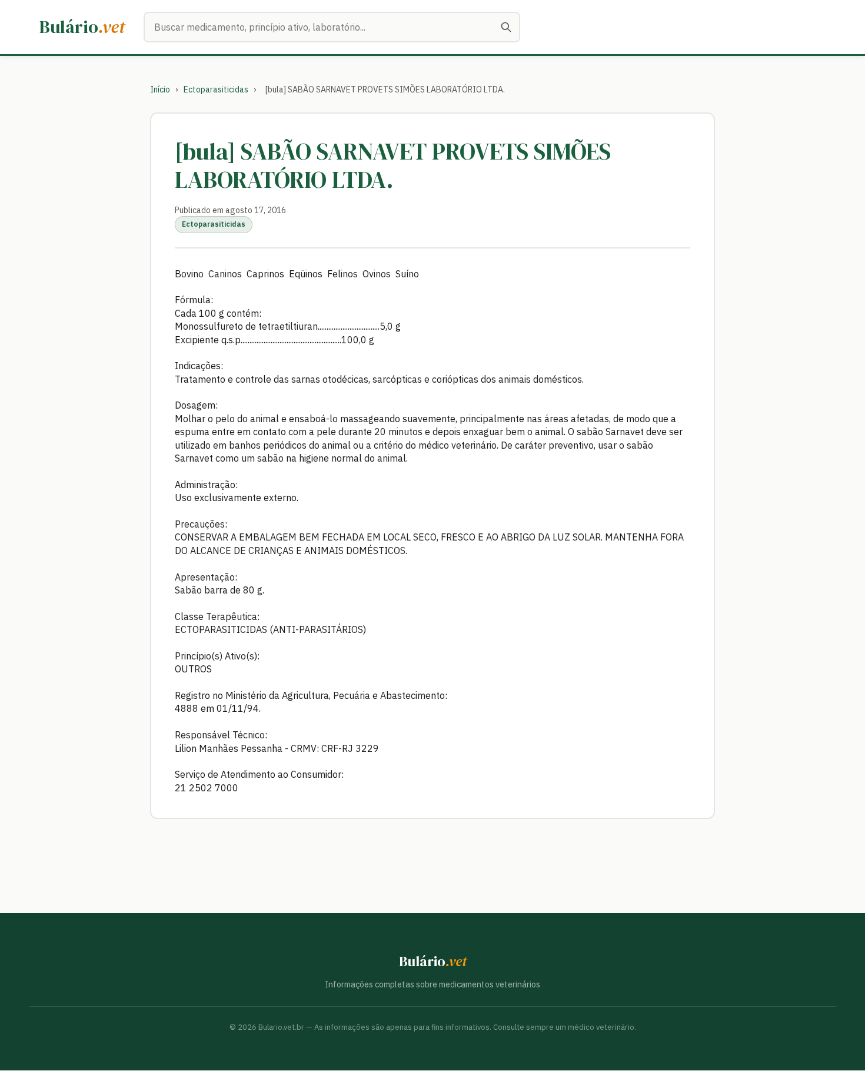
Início (160, 89)
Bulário (82, 27)
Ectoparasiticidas (216, 89)
